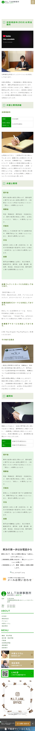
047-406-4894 (11, 605)
